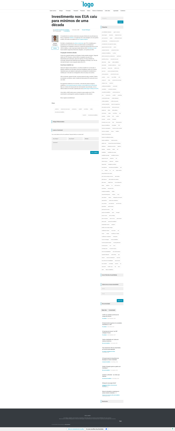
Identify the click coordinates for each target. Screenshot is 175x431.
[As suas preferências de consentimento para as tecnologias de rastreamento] (172, 428)
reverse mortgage (105, 239)
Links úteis (107, 10)
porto (113, 212)
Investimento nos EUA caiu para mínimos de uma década (74, 20)
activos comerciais (78, 43)
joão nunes (104, 182)
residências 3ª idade (115, 233)
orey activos (104, 203)
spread (103, 257)
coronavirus (74, 109)
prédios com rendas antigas (107, 227)
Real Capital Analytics (82, 39)
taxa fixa (118, 257)
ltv (112, 185)
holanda (103, 149)
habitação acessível (111, 146)
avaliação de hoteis (115, 50)
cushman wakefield (105, 104)
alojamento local (118, 35)
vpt (115, 266)
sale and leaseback (116, 251)
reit (118, 230)
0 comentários (67, 31)
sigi (118, 254)
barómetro (119, 56)
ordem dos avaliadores (113, 200)
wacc (119, 266)
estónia (108, 116)
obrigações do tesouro (117, 197)
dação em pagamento (115, 104)
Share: (53, 103)
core (102, 95)
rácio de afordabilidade (106, 251)
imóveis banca (104, 161)
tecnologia (111, 263)
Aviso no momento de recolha (76, 429)
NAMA (113, 191)
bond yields (104, 65)
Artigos (61, 10)
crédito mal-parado (114, 101)
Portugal (117, 212)
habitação (104, 146)
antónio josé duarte (118, 38)
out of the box (118, 203)
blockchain (104, 62)
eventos (108, 119)
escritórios (86, 109)
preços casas (104, 215)
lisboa (103, 185)
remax (103, 233)
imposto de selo (105, 158)
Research (76, 10)
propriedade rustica (105, 224)
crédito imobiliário (105, 101)
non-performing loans (106, 194)
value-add (104, 266)
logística (107, 185)
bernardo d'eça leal (114, 59)
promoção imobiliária (112, 221)
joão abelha (117, 176)
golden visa (104, 143)
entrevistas (104, 113)
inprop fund (104, 164)
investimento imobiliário (59, 112)
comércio (57, 109)
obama (109, 197)
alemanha (111, 35)
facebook (114, 119)
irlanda (106, 170)
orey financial (111, 203)
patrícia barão (110, 206)
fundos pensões (114, 140)
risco (114, 245)
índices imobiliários (109, 269)
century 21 (104, 80)
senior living (113, 254)
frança (112, 131)
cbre (119, 77)
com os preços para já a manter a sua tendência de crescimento (81, 85)
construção (115, 86)
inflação (116, 161)
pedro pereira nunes (106, 209)
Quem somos (53, 10)
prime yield (104, 221)
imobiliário (104, 152)
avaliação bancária (105, 50)
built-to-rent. (116, 68)
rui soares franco (113, 248)
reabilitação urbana (105, 230)
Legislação (115, 10)
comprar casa (104, 83)
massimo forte (110, 188)
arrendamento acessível (114, 41)
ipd (120, 167)
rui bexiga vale (104, 248)
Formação (68, 10)
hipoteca (119, 146)
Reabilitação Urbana (111, 351)
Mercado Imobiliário (106, 343)
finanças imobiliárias (106, 125)
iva (113, 170)
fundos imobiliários (105, 140)
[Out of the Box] (87, 4)
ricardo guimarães (117, 242)
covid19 (80, 109)
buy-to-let (103, 71)
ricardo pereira (105, 245)
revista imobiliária (114, 239)
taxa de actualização (111, 257)
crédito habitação (115, 98)
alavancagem (104, 35)
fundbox (117, 131)
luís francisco (117, 185)
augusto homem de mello (106, 47)
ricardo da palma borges (106, 242)
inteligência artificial (112, 164)
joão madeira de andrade (113, 179)
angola (111, 38)
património (104, 206)
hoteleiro (72, 37)
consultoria (104, 89)
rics (110, 245)
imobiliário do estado (112, 152)
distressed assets (115, 107)
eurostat (103, 119)
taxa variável (104, 263)
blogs (109, 62)
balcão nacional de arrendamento (108, 56)
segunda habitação (105, 254)
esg (120, 113)
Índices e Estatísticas (97, 10)
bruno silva (110, 68)
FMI (119, 125)
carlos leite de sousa (115, 74)
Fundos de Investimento (106, 395)
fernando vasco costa (106, 122)
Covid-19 (56, 29)
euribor (117, 116)
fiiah (113, 122)
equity (109, 113)
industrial (111, 161)
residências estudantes (106, 236)
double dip (104, 110)
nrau (118, 194)
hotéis (91, 109)
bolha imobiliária (115, 62)
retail (95, 48)
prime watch (119, 218)
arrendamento (104, 41)
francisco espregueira (106, 128)
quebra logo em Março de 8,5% (90, 88)
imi (117, 149)
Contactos (122, 10)
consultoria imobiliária (106, 92)
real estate (113, 230)
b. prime (114, 53)
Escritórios (90, 48)
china (109, 80)
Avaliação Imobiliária (106, 361)
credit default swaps (106, 98)
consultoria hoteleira (112, 89)
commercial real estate (65, 109)
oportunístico (104, 200)
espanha (103, 116)
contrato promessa (116, 92)
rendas (107, 233)
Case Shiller (114, 77)
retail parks (115, 236)
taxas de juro (117, 260)
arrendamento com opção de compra (109, 44)
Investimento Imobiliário (64, 29)
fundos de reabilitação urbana (107, 137)
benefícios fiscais (105, 59)
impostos (112, 158)
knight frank (110, 182)
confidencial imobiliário (106, 86)
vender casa (110, 266)
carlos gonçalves (105, 74)
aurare (115, 47)
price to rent (112, 218)
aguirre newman (116, 32)
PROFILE (55, 48)
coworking (120, 95)
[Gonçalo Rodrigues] (55, 38)
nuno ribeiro (104, 197)
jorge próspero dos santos (107, 173)
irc (102, 170)
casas (108, 77)
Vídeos (88, 10)
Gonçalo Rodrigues (86, 29)
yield (103, 269)
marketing (104, 188)
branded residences (112, 65)
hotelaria (108, 149)
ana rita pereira (105, 38)
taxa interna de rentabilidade (107, 260)
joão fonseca (104, 179)
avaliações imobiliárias (106, 53)
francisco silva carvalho (117, 128)
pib (112, 209)
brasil (119, 65)
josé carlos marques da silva (107, 176)
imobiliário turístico (115, 155)
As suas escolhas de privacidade (95, 429)
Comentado (112, 310)
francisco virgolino (105, 131)
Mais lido (104, 310)
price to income (105, 218)
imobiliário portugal (105, 155)
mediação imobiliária (106, 191)
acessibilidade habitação (106, 32)
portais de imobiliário (106, 212)
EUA (113, 116)
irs (110, 170)
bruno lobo (104, 68)
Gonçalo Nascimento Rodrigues (114, 143)
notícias (113, 194)
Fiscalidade (104, 318)
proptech (113, 224)
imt (116, 158)
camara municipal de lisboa (113, 71)
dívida (109, 110)
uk (120, 263)
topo (120, 421)
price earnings (112, 215)
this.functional (67, 424)
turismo (116, 263)
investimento (104, 167)
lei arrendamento (118, 182)
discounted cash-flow (106, 107)
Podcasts (82, 10)
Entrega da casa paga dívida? (109, 383)
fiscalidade (114, 125)
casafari (103, 77)
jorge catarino (118, 170)
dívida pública (115, 110)
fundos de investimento (106, 134)
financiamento (119, 122)
